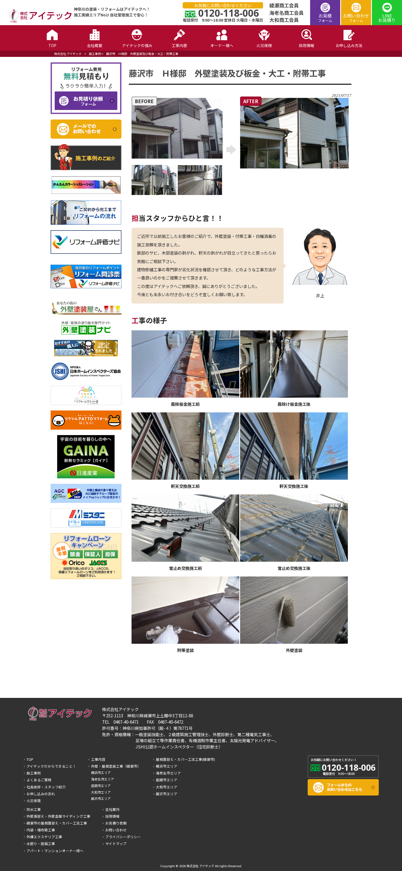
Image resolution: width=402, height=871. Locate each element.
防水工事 (34, 809)
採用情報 (112, 816)
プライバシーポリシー (123, 836)
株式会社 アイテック (67, 53)
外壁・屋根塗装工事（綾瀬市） (116, 766)
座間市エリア (101, 785)
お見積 (325, 17)
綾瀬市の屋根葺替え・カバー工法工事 (57, 823)
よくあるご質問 (39, 779)
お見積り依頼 (116, 823)
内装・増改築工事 (41, 829)
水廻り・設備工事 (41, 843)
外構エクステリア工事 (44, 836)
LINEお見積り (387, 17)
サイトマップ (116, 843)
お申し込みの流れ (41, 793)
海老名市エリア (102, 779)
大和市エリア (101, 792)
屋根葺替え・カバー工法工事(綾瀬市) (185, 759)
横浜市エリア (101, 772)
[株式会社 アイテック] (38, 22)
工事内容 (98, 759)
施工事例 (95, 53)
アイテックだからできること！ (51, 766)
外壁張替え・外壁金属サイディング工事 (58, 816)
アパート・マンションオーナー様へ (55, 850)
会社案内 (112, 809)
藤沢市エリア (101, 798)
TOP (30, 759)
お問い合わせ (356, 17)
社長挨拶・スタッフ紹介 (46, 787)
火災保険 (34, 800)
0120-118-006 (228, 13)
